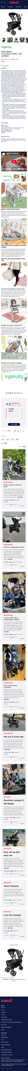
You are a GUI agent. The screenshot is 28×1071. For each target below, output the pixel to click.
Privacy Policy (4, 1017)
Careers (2, 1009)
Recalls (2, 1047)
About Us (3, 1007)
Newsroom (3, 1012)
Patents (2, 1029)
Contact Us (3, 1034)
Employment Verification (6, 1052)
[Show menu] (1, 2)
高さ (3, 439)
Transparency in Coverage (6, 1054)
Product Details (5, 65)
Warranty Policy (4, 1042)
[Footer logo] (6, 1001)
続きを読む (20, 497)
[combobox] (23, 446)
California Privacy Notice (6, 1019)
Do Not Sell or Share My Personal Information (11, 1022)
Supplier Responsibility (6, 1027)
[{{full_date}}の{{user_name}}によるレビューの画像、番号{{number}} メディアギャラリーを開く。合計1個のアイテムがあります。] (14, 662)
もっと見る (4, 443)
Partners (3, 1014)
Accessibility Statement (6, 1049)
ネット (12, 439)
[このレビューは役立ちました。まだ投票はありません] (20, 505)
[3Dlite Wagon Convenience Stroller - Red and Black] (14, 962)
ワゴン (7, 439)
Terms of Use (4, 1024)
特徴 (17, 439)
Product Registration (5, 1044)
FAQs (2, 1039)
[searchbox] (7, 431)
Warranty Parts (4, 1037)
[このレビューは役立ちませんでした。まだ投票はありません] (22, 505)
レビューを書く (14, 424)
